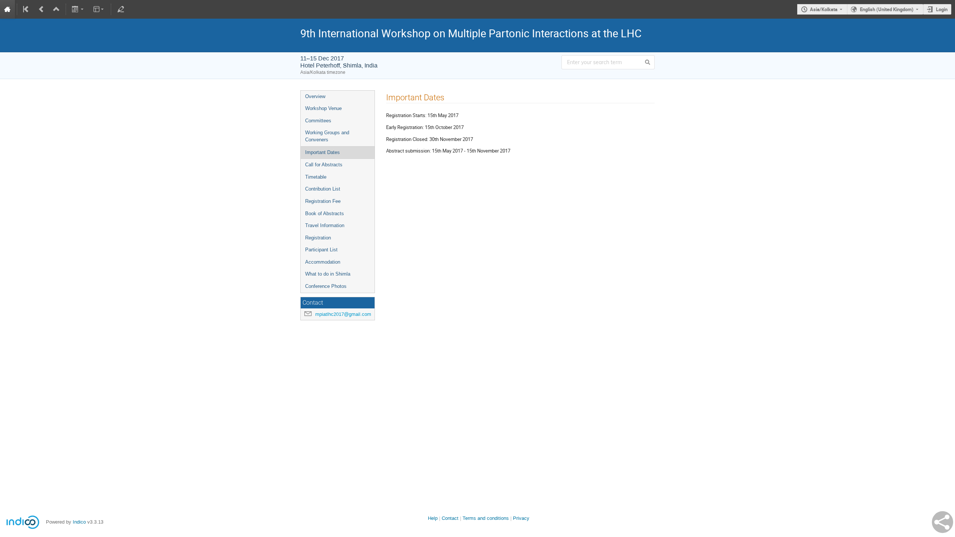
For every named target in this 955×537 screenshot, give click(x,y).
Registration (318, 238)
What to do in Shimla (327, 274)
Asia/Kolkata (823, 9)
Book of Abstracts (324, 213)
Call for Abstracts (323, 164)
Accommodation (322, 262)
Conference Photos (326, 286)
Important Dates (322, 152)
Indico (79, 522)
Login (942, 9)
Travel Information (324, 225)
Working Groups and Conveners (327, 136)
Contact (450, 518)
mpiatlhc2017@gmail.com (343, 314)
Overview (315, 96)
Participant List (321, 249)
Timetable (315, 177)
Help (433, 518)
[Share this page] (942, 522)
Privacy (521, 518)
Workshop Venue (323, 108)
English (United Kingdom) (887, 9)
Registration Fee (323, 201)
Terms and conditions (486, 518)
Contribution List (322, 189)
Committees (318, 120)
